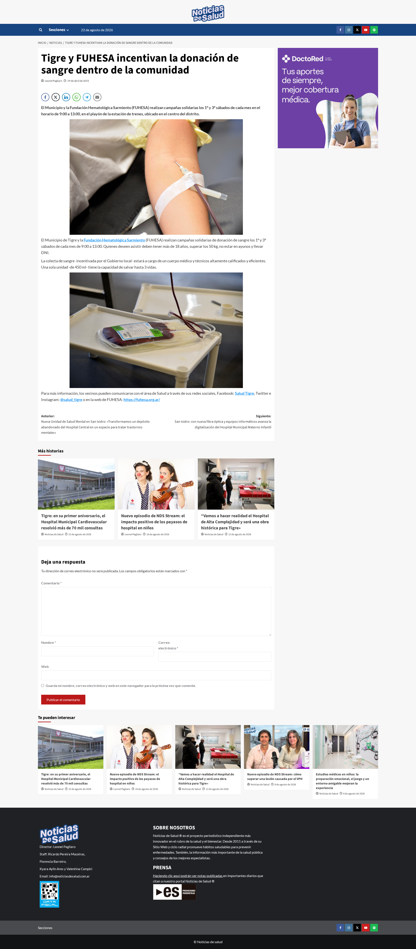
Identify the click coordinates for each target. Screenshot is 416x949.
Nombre (48, 642)
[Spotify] (374, 30)
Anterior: (95, 424)
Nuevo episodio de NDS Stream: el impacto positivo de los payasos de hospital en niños (154, 522)
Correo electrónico (168, 645)
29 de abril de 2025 (78, 80)
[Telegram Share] (87, 97)
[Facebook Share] (45, 97)
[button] (40, 29)
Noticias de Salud (54, 534)
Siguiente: (223, 422)
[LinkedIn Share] (66, 97)
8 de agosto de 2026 (285, 784)
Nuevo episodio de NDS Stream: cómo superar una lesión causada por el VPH (274, 776)
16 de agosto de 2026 (157, 534)
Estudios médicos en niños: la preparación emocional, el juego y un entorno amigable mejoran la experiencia (342, 781)
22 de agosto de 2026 (79, 534)
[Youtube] (365, 30)
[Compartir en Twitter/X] (56, 97)
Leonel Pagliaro (53, 80)
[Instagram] (349, 30)
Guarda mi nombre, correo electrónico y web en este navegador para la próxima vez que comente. (121, 685)
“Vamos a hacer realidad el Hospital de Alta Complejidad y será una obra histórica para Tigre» (235, 522)
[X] (357, 30)
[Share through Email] (97, 97)
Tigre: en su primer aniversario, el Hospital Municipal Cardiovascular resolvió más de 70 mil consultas (74, 522)
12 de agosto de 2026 (239, 534)
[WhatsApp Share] (76, 97)
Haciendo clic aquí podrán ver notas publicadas (188, 876)
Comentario (51, 583)
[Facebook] (340, 30)
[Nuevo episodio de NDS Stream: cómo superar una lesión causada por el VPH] (276, 747)
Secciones (57, 30)
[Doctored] (328, 98)
